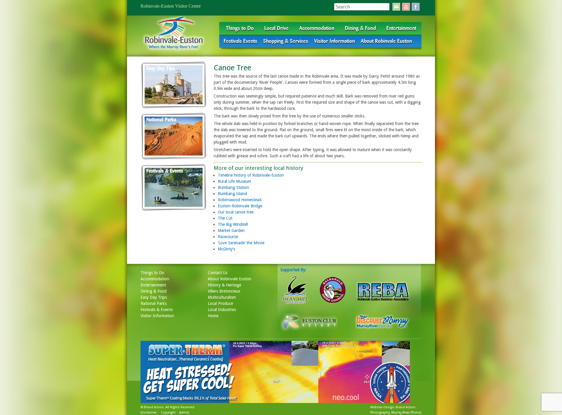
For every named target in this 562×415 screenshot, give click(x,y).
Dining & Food (360, 28)
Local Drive (276, 28)
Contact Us (217, 272)
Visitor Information (334, 41)
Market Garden (231, 230)
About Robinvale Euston (386, 41)
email (396, 7)
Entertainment (401, 28)
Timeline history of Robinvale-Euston (251, 175)
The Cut (225, 218)
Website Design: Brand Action (392, 407)
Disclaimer (148, 412)
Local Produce (220, 303)
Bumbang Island (232, 193)
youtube (406, 7)
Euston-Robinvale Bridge (240, 206)
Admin (184, 412)
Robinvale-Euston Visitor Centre (170, 6)
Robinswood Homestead (239, 199)
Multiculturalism (222, 297)
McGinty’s (226, 249)
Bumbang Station (233, 187)
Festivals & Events (156, 309)
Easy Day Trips (153, 297)
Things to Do (240, 28)
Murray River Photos (406, 412)
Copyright (168, 412)
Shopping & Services (285, 41)
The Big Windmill (233, 224)
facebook (415, 7)
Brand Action (154, 407)
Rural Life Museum (234, 181)
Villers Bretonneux (224, 291)
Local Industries (222, 309)
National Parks (153, 303)
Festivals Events (240, 41)
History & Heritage (224, 285)
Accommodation (316, 28)
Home (213, 315)
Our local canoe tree (235, 212)
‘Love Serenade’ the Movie (241, 242)
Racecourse (228, 236)
